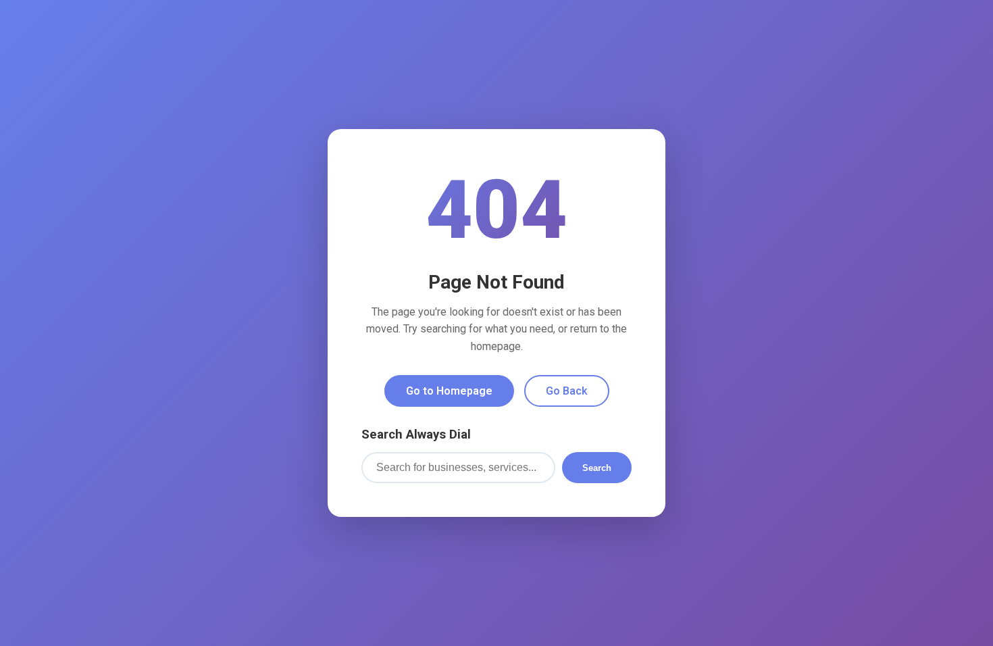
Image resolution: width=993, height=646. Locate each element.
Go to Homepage (449, 390)
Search (596, 468)
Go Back (567, 390)
